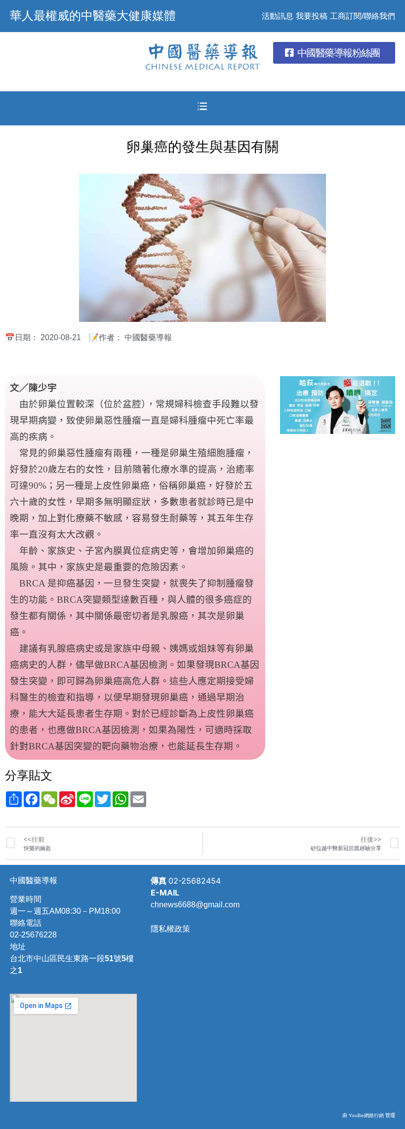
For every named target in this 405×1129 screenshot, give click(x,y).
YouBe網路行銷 (366, 1115)
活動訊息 (277, 16)
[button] (334, 53)
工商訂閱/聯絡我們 (362, 16)
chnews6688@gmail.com (195, 904)
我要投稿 (311, 16)
